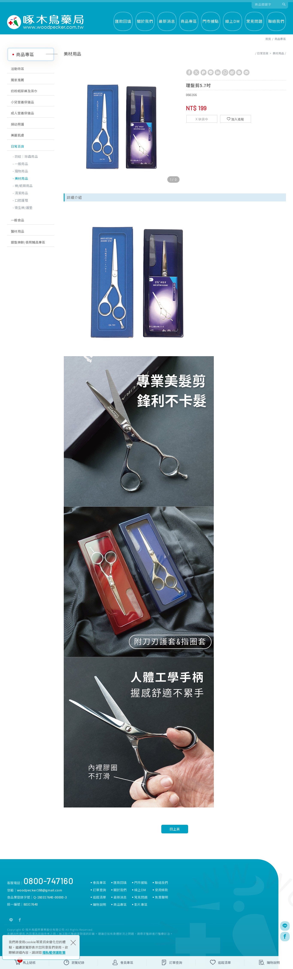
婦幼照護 (17, 124)
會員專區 (99, 883)
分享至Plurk (203, 72)
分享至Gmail (246, 72)
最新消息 (167, 21)
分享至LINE (210, 72)
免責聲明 (161, 897)
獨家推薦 (17, 80)
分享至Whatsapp (225, 72)
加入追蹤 (237, 119)
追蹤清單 (99, 897)
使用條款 (161, 890)
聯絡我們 (276, 21)
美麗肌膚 (17, 135)
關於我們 (145, 21)
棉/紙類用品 (24, 185)
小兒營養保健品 (22, 102)
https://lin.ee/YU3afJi (11, 920)
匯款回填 (123, 21)
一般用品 (21, 163)
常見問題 (254, 21)
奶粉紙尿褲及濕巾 (24, 91)
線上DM (232, 21)
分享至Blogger (239, 72)
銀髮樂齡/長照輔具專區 (28, 242)
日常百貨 (17, 146)
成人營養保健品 (22, 113)
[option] (123, 126)
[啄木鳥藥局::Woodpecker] (45, 22)
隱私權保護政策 (53, 952)
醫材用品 (17, 231)
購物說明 (99, 904)
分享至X (196, 72)
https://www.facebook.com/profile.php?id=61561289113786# (20, 920)
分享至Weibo (232, 72)
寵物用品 (21, 171)
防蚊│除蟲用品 (26, 156)
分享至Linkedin (217, 72)
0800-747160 (49, 880)
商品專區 (189, 21)
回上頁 (175, 829)
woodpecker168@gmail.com (39, 890)
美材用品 (21, 178)
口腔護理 (21, 200)
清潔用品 (21, 193)
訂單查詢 (99, 890)
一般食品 (17, 220)
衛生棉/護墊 (24, 207)
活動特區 (17, 68)
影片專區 (140, 904)
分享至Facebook (189, 72)
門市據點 (210, 21)
